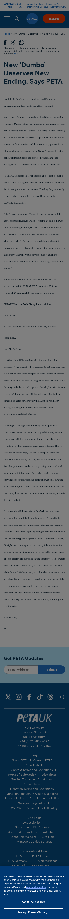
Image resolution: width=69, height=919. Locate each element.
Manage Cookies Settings (33, 912)
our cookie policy (36, 886)
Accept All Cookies (33, 901)
